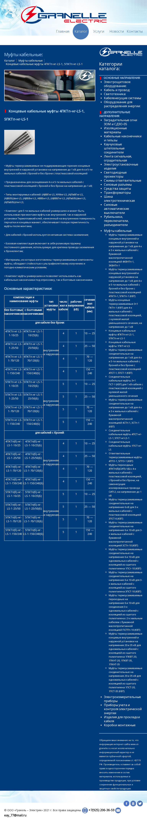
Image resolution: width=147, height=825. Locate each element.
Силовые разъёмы (118, 184)
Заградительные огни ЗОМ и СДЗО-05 (120, 122)
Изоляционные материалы (115, 130)
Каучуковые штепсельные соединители (114, 148)
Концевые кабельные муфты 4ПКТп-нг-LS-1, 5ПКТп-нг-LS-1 (122, 334)
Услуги (98, 31)
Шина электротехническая (119, 198)
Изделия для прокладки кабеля (122, 719)
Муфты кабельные (30, 60)
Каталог (80, 31)
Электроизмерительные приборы (122, 699)
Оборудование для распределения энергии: (122, 104)
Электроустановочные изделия (121, 166)
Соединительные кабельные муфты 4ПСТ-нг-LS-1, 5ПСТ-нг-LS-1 (125, 434)
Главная (62, 31)
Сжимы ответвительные (122, 180)
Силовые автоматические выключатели (116, 209)
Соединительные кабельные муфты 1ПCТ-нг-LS (125, 445)
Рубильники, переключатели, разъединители (116, 221)
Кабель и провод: (117, 90)
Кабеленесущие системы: (122, 98)
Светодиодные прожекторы (115, 174)
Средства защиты (117, 188)
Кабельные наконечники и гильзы (122, 138)
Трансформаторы (117, 192)
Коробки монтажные (120, 725)
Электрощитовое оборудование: (117, 84)
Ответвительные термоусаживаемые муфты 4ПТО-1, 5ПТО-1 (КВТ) (125, 457)
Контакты (135, 31)
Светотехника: (115, 94)
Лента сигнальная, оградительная (118, 158)
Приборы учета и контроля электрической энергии (123, 709)
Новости (116, 31)
